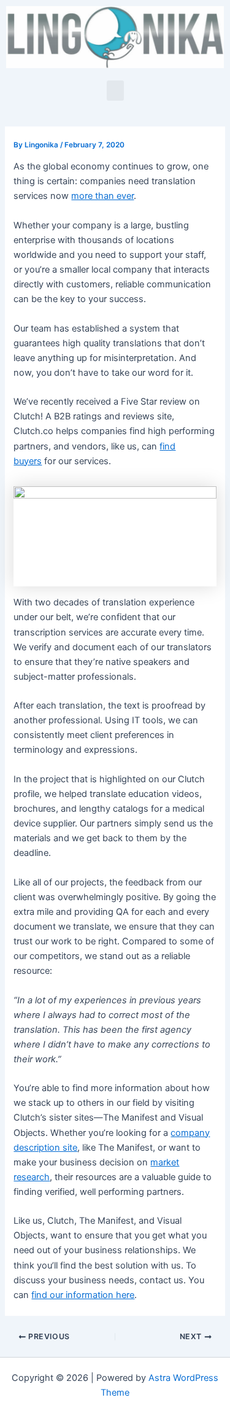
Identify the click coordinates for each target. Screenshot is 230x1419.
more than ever (102, 195)
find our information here (82, 1294)
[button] (115, 90)
